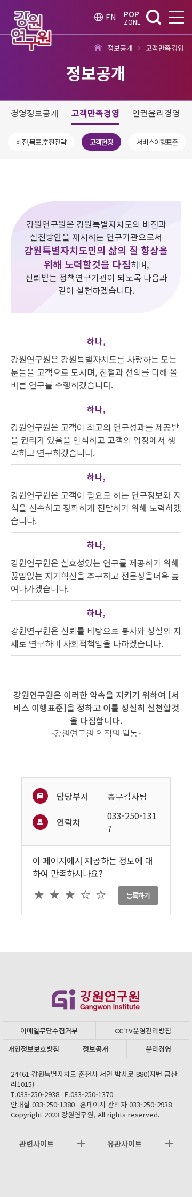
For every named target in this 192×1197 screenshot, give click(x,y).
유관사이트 (124, 1143)
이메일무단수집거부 (49, 1030)
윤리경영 (158, 1049)
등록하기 (138, 895)
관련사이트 (36, 1143)
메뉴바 (176, 17)
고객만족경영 (95, 112)
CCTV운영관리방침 (143, 1030)
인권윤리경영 (156, 112)
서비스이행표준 (157, 142)
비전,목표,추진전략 (41, 142)
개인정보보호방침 (33, 1049)
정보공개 (95, 1049)
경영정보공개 (35, 112)
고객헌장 (101, 142)
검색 (153, 17)
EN (111, 17)
